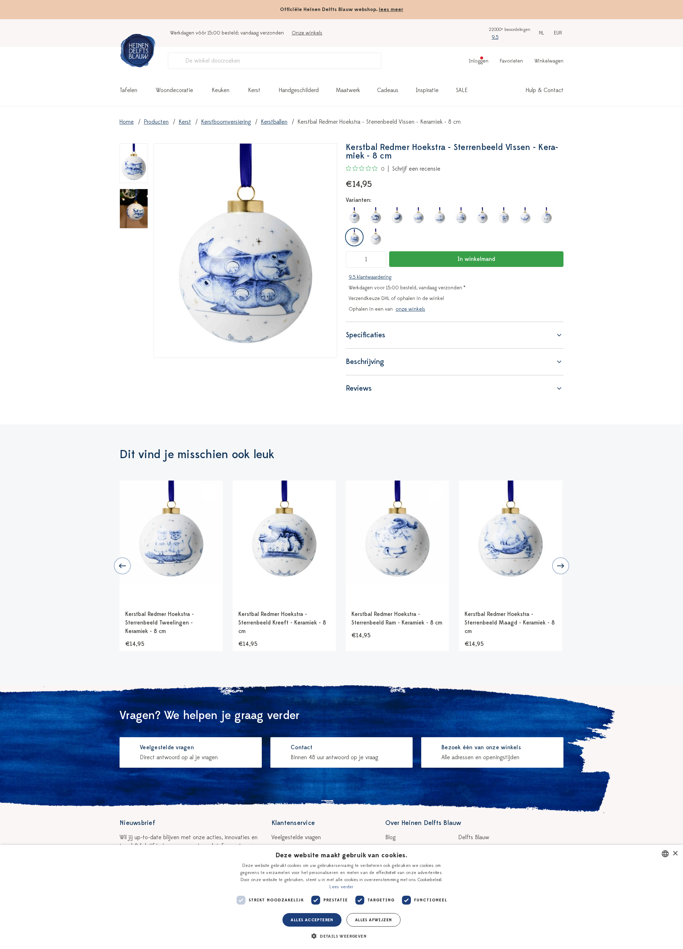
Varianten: (358, 200)
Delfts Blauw (473, 837)
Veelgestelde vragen (296, 837)
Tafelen (128, 90)
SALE (462, 90)
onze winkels (410, 309)
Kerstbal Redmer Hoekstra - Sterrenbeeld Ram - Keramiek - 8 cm (396, 618)
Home (127, 121)
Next (560, 565)
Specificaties (365, 335)
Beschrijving (365, 361)
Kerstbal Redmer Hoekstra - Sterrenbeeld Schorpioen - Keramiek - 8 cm (623, 623)
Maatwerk (348, 90)
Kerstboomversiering (226, 121)
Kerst (254, 90)
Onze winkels (307, 33)
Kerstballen (274, 121)
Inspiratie (427, 90)
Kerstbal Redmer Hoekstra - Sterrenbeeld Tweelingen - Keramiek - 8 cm (159, 623)
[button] (341, 936)
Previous (122, 565)
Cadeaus (387, 90)
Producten (156, 121)
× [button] (675, 853)
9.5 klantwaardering (370, 277)
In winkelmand (476, 259)
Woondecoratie (174, 90)
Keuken (220, 90)
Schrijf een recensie (416, 169)
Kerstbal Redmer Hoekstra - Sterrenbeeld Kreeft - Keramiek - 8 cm (282, 623)
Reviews (359, 388)
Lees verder (341, 887)
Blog (390, 837)
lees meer (391, 9)
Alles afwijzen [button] (373, 920)
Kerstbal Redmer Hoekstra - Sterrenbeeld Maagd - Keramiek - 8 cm (510, 623)
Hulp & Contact (544, 90)
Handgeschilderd (299, 90)
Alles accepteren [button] (312, 920)
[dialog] (341, 897)
